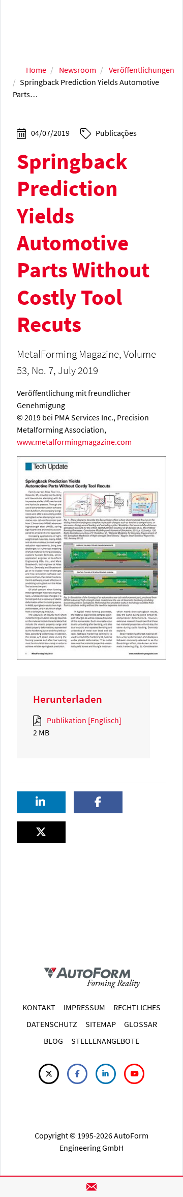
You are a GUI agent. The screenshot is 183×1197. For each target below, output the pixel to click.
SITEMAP (100, 1024)
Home (36, 70)
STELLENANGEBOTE (105, 1041)
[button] (41, 802)
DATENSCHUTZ (51, 1024)
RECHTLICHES (137, 1007)
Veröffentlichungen (141, 70)
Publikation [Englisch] (83, 720)
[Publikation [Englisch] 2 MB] (39, 720)
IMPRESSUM (84, 1007)
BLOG (53, 1041)
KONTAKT (38, 1007)
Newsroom (77, 70)
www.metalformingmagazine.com (74, 442)
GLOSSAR (140, 1024)
